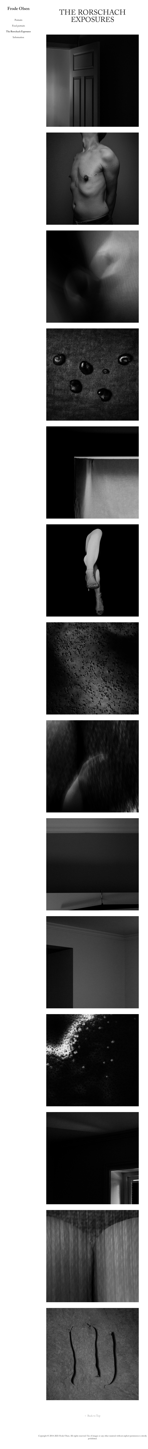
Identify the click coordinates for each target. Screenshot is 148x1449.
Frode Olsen (18, 9)
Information (18, 38)
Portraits (18, 20)
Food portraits (18, 26)
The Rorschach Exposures (18, 32)
